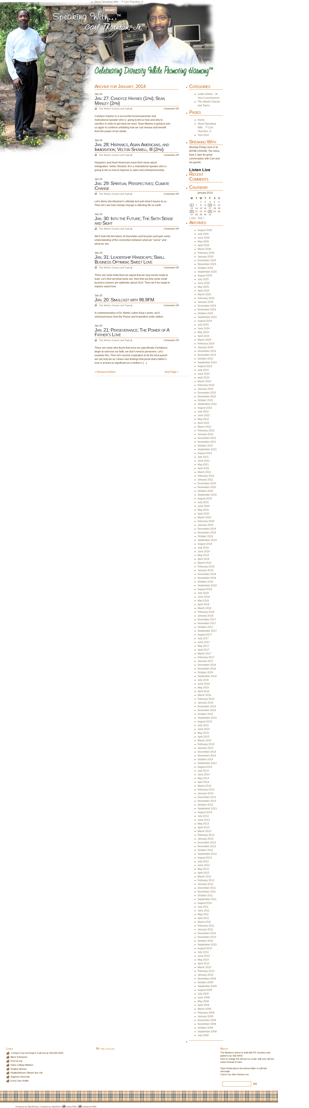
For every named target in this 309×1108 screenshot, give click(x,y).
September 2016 (207, 676)
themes (241, 1074)
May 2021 (203, 464)
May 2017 (203, 646)
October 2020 (205, 491)
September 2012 (207, 853)
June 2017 (204, 642)
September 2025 (207, 271)
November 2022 (207, 396)
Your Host (100, 5)
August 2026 (205, 230)
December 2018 (207, 574)
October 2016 (205, 672)
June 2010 (204, 955)
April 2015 (203, 736)
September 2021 (207, 449)
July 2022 (203, 411)
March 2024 (204, 339)
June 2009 (204, 997)
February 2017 (206, 657)
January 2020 (205, 525)
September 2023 (207, 362)
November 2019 (207, 532)
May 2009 (203, 1001)
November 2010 (207, 937)
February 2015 (206, 744)
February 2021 (206, 475)
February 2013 (206, 835)
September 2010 (207, 944)
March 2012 (204, 876)
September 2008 (207, 1031)
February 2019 (206, 566)
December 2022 (207, 392)
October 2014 (205, 759)
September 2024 (207, 317)
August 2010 (205, 948)
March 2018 (204, 608)
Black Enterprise (19, 1057)
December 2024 (207, 305)
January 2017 (205, 661)
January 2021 (205, 479)
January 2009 (205, 1016)
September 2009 (207, 986)
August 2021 (205, 453)
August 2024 (205, 320)
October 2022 (205, 400)
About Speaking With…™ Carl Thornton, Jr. (119, 1)
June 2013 (204, 819)
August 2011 (205, 903)
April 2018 (203, 604)
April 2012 (203, 872)
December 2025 (207, 260)
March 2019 (204, 562)
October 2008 (205, 1027)
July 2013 (203, 816)
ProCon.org (16, 1061)
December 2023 (207, 351)
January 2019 (205, 570)
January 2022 (205, 434)
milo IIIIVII (237, 1055)
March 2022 (204, 426)
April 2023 (203, 377)
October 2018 (205, 581)
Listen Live (199, 170)
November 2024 (207, 309)
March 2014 (204, 785)
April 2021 (203, 468)
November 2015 (207, 710)
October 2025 (205, 267)
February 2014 (206, 789)
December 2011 (207, 887)
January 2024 (205, 347)
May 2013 (203, 823)
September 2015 (207, 717)
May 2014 (203, 778)
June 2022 (204, 415)
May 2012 (203, 869)
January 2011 (205, 929)
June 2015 (204, 729)
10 (210, 205)
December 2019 (207, 528)
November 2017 (207, 623)
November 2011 (207, 891)
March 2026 (204, 249)
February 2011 (206, 925)
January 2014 (205, 793)
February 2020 (206, 521)
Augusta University (20, 1076)
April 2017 (203, 649)
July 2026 (203, 233)
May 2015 (203, 732)
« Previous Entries (105, 371)
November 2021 (207, 441)
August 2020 (205, 498)
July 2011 (203, 906)
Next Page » (172, 371)
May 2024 (203, 332)
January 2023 (205, 388)
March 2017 (204, 653)
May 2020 (203, 509)
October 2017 (205, 627)
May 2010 (203, 959)
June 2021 (204, 460)
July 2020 (203, 502)
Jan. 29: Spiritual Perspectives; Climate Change (132, 186)
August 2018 (205, 589)
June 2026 (204, 237)
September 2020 (207, 494)
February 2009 (206, 1012)
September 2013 (207, 808)
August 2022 (205, 407)
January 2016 (205, 702)
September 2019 (207, 540)
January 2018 (205, 615)
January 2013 (205, 838)
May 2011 (203, 914)
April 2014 (203, 782)
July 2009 (203, 993)
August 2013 (205, 812)
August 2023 (205, 366)
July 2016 (203, 680)
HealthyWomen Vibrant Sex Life (27, 1072)
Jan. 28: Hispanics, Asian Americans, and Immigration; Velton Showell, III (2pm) (132, 147)
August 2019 (205, 543)
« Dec (192, 218)
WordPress (33, 1106)
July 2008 (203, 1035)
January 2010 (205, 974)
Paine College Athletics (22, 1065)
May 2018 (203, 600)
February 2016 (206, 698)
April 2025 (203, 290)
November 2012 (207, 846)
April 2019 (203, 559)
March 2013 (204, 831)
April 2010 (203, 963)
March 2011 (204, 921)
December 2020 (207, 483)
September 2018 (207, 585)
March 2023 (204, 381)
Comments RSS (88, 1106)
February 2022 (206, 430)
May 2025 (203, 286)
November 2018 (207, 577)
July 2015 (203, 725)
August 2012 (205, 857)
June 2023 (204, 373)
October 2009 (205, 982)
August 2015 (205, 721)
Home (110, 10)
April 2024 (203, 336)
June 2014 (204, 774)
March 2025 (204, 294)
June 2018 (204, 596)
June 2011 (204, 910)
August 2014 (205, 766)
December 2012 (207, 842)
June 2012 (204, 865)
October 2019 (205, 536)
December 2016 (207, 664)
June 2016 (204, 683)
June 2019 (204, 551)
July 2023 (203, 370)
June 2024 (204, 328)
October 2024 (205, 313)
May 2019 (203, 555)
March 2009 (204, 1008)
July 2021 (203, 457)
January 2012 (205, 884)
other (234, 1074)
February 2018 (206, 611)
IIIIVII (58, 1106)
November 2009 (207, 978)
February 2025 (206, 298)
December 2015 (207, 706)
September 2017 (207, 630)
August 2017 (205, 634)
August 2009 (205, 990)
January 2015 (205, 748)
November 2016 (207, 668)
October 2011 (205, 895)
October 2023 (205, 358)
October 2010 (205, 940)
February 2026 (206, 252)
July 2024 (203, 324)
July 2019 (203, 547)
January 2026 (205, 256)
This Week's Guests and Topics (115, 108)
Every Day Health (20, 1080)
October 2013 (205, 804)
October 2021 (205, 445)
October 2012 (205, 850)
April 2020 (203, 513)
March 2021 (204, 472)
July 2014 (203, 770)
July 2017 (203, 638)
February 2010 (206, 971)
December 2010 (207, 933)
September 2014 (207, 763)
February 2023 (206, 385)
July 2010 (203, 952)
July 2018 (203, 593)
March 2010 (204, 967)
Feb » (201, 218)
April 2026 (203, 245)
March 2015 (204, 740)
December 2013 (207, 797)
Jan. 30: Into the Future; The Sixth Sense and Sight (134, 221)
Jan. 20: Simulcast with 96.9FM (124, 299)
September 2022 (207, 404)
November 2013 (207, 800)
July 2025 (203, 279)
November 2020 (207, 487)
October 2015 (205, 714)
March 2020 (204, 517)
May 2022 (203, 419)
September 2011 (207, 899)
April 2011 (203, 918)
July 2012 (203, 861)
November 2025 (207, 264)
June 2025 (204, 283)
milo (53, 1106)
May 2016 (203, 687)
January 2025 (205, 302)
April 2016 (203, 691)
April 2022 (203, 422)
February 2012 (206, 880)
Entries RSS (71, 1106)
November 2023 (207, 354)
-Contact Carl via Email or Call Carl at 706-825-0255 (37, 1053)
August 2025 (205, 275)
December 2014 (207, 751)
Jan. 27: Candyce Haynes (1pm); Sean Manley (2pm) (130, 101)
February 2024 (206, 343)
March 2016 (204, 695)
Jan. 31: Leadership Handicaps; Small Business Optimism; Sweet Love (130, 259)
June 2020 (204, 506)
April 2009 (203, 1005)
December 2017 (207, 619)
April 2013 (203, 827)
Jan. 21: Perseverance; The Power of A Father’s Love (132, 332)
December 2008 (207, 1020)
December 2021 (207, 438)
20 (191, 211)
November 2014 (207, 755)
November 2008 (207, 1024)
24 (210, 211)
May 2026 (203, 241)
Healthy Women (19, 1069)
